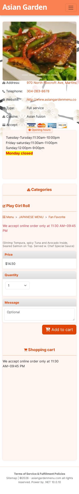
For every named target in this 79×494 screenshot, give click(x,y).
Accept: (11, 125)
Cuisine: (11, 116)
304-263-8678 (38, 91)
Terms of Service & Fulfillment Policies (39, 473)
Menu (9, 217)
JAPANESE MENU (31, 217)
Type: (10, 108)
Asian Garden (24, 7)
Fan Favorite (57, 217)
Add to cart (61, 329)
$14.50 (10, 264)
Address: (12, 83)
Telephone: (14, 91)
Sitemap (11, 478)
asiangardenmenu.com (46, 478)
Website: (12, 99)
